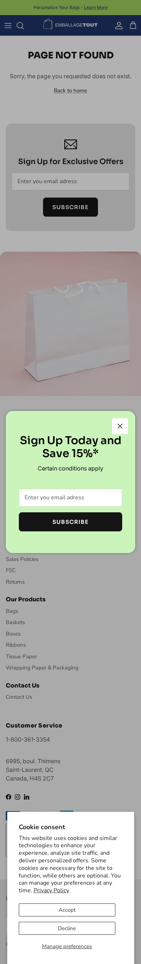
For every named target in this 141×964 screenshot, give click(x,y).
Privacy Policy (51, 890)
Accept (67, 910)
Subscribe (70, 521)
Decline (67, 928)
